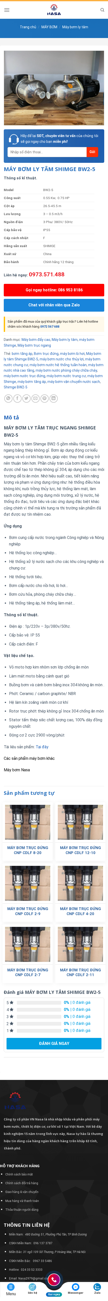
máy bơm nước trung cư (66, 376)
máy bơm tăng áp (32, 382)
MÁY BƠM (49, 27)
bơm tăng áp (22, 354)
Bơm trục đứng (46, 354)
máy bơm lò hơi (72, 354)
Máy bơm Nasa (17, 770)
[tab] (54, 417)
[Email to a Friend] (35, 398)
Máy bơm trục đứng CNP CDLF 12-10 (80, 850)
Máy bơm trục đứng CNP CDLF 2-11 (80, 972)
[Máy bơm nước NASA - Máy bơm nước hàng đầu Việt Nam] (54, 10)
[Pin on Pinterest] (44, 398)
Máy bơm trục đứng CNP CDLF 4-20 (80, 911)
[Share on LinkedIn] (53, 398)
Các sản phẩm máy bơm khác (29, 758)
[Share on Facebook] (17, 398)
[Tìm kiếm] (102, 10)
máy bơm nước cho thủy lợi (62, 359)
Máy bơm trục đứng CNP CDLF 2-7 (27, 972)
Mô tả (11, 417)
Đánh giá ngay (54, 1043)
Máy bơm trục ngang (34, 345)
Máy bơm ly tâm (75, 27)
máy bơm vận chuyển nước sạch (73, 382)
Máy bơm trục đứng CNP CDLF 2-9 (27, 911)
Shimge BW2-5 (15, 387)
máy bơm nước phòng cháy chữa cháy (66, 370)
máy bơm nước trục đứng (24, 376)
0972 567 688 (49, 326)
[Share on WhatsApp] (8, 398)
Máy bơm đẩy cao (36, 340)
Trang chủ (28, 27)
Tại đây (42, 747)
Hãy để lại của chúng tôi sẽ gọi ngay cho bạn (59, 138)
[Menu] (7, 10)
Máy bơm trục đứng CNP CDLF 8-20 (27, 850)
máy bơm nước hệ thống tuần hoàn (58, 365)
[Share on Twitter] (26, 398)
